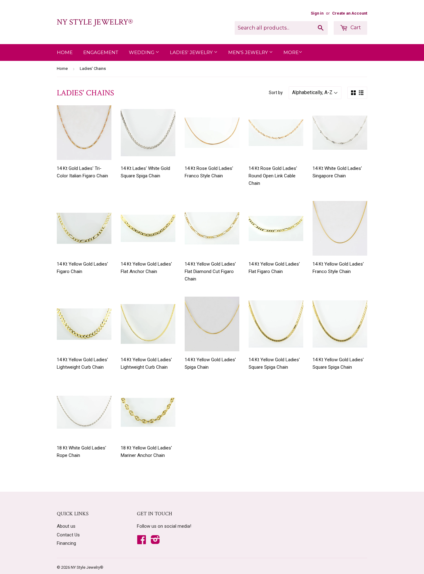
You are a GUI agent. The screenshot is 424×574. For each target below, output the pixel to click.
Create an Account (349, 13)
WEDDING (142, 52)
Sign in (317, 13)
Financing (66, 543)
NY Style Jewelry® (95, 22)
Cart (355, 27)
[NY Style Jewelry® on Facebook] (141, 541)
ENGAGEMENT (100, 52)
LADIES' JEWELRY (192, 52)
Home (65, 52)
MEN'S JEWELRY (248, 52)
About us (66, 526)
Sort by (276, 92)
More (291, 52)
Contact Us (68, 535)
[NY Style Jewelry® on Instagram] (155, 541)
